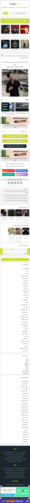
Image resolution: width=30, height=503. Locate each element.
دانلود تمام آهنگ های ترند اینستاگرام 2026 (15, 473)
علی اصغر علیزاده (24, 408)
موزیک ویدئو (11, 8)
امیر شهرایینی (25, 384)
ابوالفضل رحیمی (24, 381)
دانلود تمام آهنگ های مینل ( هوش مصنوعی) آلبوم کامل (15, 468)
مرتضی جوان (25, 422)
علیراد (26, 273)
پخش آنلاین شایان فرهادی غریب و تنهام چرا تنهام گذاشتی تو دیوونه (16, 192)
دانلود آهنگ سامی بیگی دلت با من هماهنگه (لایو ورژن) (15, 452)
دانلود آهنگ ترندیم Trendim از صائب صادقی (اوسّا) (15, 459)
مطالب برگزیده (4, 8)
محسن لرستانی (24, 420)
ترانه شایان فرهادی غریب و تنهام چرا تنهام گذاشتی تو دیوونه (16, 195)
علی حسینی (25, 351)
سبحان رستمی (24, 400)
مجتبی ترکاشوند (24, 415)
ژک (27, 271)
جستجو (5, 13)
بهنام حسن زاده (24, 386)
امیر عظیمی (25, 300)
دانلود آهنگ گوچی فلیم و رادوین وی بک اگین (15, 455)
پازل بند (26, 336)
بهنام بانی (26, 307)
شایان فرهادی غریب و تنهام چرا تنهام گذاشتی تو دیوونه (17, 198)
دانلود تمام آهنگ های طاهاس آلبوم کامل (15, 475)
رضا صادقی (25, 339)
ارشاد (27, 298)
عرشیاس (26, 288)
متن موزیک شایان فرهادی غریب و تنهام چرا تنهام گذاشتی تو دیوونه (16, 201)
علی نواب (26, 281)
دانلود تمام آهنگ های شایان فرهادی (15, 146)
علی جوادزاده (25, 437)
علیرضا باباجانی (24, 410)
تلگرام (9, 183)
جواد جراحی (25, 388)
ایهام (27, 302)
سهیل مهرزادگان (24, 310)
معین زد (26, 346)
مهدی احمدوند (24, 322)
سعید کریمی (25, 403)
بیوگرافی (26, 364)
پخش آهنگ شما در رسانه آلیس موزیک (14, 21)
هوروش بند (25, 269)
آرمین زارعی (25, 290)
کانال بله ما (7, 174)
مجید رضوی (25, 314)
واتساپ (12, 183)
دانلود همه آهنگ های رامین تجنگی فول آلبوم (15, 471)
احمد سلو (26, 295)
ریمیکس (26, 366)
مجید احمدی (25, 417)
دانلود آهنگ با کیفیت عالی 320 (14, 136)
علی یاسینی (25, 343)
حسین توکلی (25, 331)
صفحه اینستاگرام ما (7, 171)
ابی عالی (26, 430)
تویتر (18, 183)
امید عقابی (25, 327)
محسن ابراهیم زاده (24, 317)
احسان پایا (25, 285)
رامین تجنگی (25, 396)
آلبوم (22, 8)
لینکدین (15, 183)
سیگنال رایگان (8, 495)
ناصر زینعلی (25, 283)
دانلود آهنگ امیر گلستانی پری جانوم (15, 457)
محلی (19, 186)
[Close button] (29, 486)
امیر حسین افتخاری (23, 348)
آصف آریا (26, 293)
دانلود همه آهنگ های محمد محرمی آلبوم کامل (15, 477)
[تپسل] (1, 117)
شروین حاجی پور (24, 341)
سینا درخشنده (25, 278)
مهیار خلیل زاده (24, 427)
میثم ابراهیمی (25, 324)
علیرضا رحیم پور (24, 413)
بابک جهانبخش (24, 305)
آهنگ (26, 8)
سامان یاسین (25, 398)
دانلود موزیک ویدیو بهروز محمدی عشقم (15, 484)
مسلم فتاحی (25, 425)
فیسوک (21, 183)
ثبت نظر (15, 259)
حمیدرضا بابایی (24, 391)
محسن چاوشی (24, 319)
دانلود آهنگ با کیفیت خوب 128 (14, 141)
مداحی (17, 8)
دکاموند (26, 329)
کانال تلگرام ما (21, 171)
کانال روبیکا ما (20, 174)
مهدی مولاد (25, 439)
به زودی (26, 362)
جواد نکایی (25, 434)
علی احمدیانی (25, 405)
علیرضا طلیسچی (24, 276)
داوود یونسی (25, 393)
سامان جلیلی (25, 334)
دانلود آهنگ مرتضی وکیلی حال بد (15, 461)
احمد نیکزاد (25, 432)
